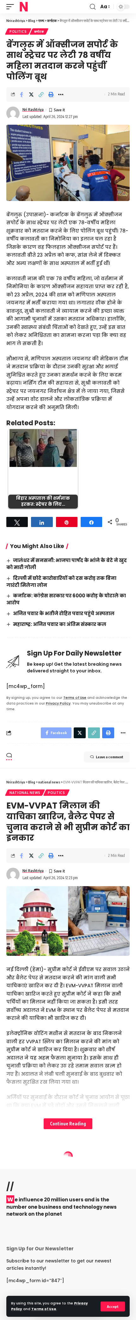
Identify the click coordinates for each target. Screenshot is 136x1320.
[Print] (50, 94)
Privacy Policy (58, 703)
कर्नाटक (39, 31)
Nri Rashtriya (33, 109)
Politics (18, 31)
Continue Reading (68, 1123)
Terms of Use (43, 1309)
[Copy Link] (41, 94)
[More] (60, 94)
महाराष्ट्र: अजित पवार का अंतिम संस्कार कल (59, 624)
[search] (92, 7)
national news (24, 793)
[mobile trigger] (11, 6)
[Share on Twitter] (31, 94)
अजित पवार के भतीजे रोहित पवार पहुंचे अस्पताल (63, 613)
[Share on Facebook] (21, 94)
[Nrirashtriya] (23, 6)
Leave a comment (109, 757)
